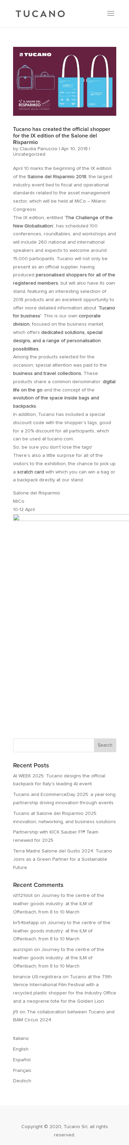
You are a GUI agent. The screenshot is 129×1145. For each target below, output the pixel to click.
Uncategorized (29, 154)
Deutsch (22, 1080)
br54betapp (26, 922)
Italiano (21, 1038)
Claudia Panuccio (38, 148)
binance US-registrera (37, 976)
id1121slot (23, 895)
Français (22, 1070)
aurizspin (23, 949)
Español (22, 1059)
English (21, 1049)
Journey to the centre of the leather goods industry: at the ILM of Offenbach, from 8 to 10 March (58, 903)
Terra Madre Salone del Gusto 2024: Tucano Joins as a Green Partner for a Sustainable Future (62, 859)
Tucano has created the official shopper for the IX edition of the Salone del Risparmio (61, 135)
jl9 (15, 1012)
